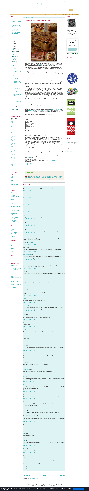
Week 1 (12, 176)
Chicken (12, 207)
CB (23, 384)
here (50, 111)
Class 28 (13, 157)
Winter (12, 251)
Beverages (13, 195)
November (15, 51)
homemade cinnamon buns (34, 177)
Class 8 (12, 129)
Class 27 (13, 155)
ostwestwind (25, 236)
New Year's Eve (14, 247)
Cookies (12, 216)
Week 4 (12, 180)
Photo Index (54, 14)
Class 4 (12, 124)
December (15, 49)
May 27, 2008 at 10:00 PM (30, 326)
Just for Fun (13, 283)
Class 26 (13, 154)
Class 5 (12, 125)
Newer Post (26, 475)
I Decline (81, 488)
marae (24, 345)
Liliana (24, 287)
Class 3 (12, 122)
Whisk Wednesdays (15, 269)
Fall (11, 244)
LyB (24, 194)
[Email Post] (26, 174)
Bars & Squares (14, 213)
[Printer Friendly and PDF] (29, 173)
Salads (12, 203)
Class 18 (13, 143)
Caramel (12, 228)
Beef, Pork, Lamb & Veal (16, 206)
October (14, 53)
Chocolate (13, 229)
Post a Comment (26, 473)
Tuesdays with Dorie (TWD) (16, 268)
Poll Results (13, 287)
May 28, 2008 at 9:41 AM (29, 373)
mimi (24, 314)
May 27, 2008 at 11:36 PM (30, 341)
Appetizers (13, 193)
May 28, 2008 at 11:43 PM (30, 421)
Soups (12, 204)
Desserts (13, 211)
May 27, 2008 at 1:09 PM (29, 259)
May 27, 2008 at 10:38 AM (30, 244)
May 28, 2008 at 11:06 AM (30, 381)
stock (31, 157)
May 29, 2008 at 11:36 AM (30, 430)
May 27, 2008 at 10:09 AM (30, 218)
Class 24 (13, 151)
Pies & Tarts (13, 218)
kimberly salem (26, 263)
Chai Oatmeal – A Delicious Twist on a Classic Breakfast (16, 23)
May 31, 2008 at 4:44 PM (29, 452)
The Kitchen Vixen (27, 254)
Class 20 (13, 146)
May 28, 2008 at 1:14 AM (29, 350)
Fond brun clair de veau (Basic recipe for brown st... (17, 103)
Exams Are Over (14, 184)
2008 (13, 48)
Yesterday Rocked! (16, 92)
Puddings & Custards (15, 220)
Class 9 (12, 130)
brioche (55, 176)
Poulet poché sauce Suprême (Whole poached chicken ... (17, 81)
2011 (13, 43)
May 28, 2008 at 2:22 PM (29, 398)
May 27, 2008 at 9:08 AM (29, 190)
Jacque (24, 410)
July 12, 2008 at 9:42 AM (29, 469)
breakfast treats (50, 176)
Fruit (12, 230)
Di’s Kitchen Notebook (51, 160)
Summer (12, 249)
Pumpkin (13, 236)
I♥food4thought (30, 389)
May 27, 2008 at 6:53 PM (29, 295)
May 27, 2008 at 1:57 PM (29, 268)
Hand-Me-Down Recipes (16, 259)
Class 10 (13, 132)
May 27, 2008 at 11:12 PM (30, 334)
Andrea (24, 401)
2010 (13, 45)
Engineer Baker (26, 215)
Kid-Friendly (13, 221)
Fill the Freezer (14, 257)
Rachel (24, 201)
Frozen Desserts (14, 217)
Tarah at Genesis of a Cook (28, 322)
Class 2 (12, 121)
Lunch (12, 200)
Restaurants (64, 14)
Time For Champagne (15, 185)
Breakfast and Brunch (41, 176)
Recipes (59, 14)
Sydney (24, 353)
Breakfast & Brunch (15, 196)
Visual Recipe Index (31, 164)
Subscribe (72, 49)
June (14, 59)
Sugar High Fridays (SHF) (16, 266)
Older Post (62, 475)
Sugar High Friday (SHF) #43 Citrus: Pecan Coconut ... (17, 77)
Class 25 (13, 153)
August (14, 56)
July (14, 58)
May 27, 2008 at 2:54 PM (29, 283)
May (14, 61)
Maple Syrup (13, 233)
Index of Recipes (30, 163)
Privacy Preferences (5, 489)
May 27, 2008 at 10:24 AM (30, 232)
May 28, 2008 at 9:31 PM (29, 407)
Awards (12, 276)
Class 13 (13, 136)
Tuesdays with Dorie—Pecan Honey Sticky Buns (17, 67)
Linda (24, 440)
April (14, 106)
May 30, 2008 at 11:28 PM (30, 445)
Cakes (12, 214)
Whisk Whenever (75, 14)
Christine (25, 280)
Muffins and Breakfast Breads (48, 177)
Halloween (13, 245)
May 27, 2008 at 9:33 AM (29, 197)
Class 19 (13, 144)
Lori (24, 271)
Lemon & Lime (14, 232)
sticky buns (34, 179)
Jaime (24, 433)
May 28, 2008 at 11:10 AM (30, 391)
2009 (13, 46)
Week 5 (12, 181)
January (14, 111)
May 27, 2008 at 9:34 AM (29, 211)
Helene (24, 362)
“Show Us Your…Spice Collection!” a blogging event (17, 96)
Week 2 (12, 177)
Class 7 (12, 128)
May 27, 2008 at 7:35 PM (29, 310)
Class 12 (13, 135)
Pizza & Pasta (14, 202)
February (15, 109)
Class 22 (13, 148)
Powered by (69, 53)
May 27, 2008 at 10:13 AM (30, 225)
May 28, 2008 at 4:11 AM (29, 366)
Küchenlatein (30, 242)
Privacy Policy (69, 151)
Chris (24, 376)
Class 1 (12, 119)
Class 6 (12, 126)
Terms (69, 14)
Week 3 (12, 179)
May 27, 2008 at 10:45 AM (30, 251)
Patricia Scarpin (26, 369)
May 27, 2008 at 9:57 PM (29, 319)
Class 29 (13, 158)
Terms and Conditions (71, 153)
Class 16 (13, 140)
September (15, 54)
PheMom (25, 329)
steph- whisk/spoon (27, 305)
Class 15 (13, 139)
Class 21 (13, 147)
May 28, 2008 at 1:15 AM (29, 358)
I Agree (75, 488)
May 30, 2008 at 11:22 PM (30, 437)
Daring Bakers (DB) (15, 265)
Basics (12, 192)
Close (86, 488)
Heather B (25, 298)
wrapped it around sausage (43, 64)
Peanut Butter (14, 235)
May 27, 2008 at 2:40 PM (29, 276)
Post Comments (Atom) (33, 478)
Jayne (24, 448)
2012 (13, 41)
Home (46, 14)
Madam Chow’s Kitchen (56, 109)
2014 (13, 40)
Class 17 (13, 142)
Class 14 (13, 137)
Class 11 (12, 133)
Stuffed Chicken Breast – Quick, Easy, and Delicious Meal (16, 27)
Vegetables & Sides (15, 210)
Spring (12, 248)
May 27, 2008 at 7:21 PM (29, 302)
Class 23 (13, 150)
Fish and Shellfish (14, 209)
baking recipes (32, 176)
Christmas (13, 242)
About (49, 14)
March (14, 107)
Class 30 (13, 160)
